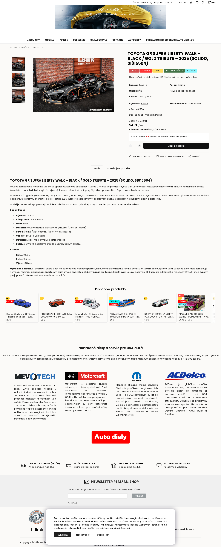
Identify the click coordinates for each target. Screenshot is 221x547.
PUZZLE (64, 39)
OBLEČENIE (79, 39)
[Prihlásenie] (191, 2)
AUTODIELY (134, 39)
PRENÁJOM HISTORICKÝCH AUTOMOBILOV (170, 39)
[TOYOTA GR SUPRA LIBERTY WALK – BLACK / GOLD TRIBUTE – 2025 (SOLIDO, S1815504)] (73, 84)
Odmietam (103, 534)
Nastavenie (83, 534)
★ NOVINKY (33, 39)
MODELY (49, 39)
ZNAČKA (25, 47)
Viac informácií (122, 528)
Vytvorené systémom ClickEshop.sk (110, 545)
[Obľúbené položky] (197, 3)
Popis (97, 168)
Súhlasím (63, 534)
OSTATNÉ (117, 39)
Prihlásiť (139, 495)
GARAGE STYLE (98, 39)
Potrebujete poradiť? (118, 168)
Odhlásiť (72, 503)
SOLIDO (36, 47)
